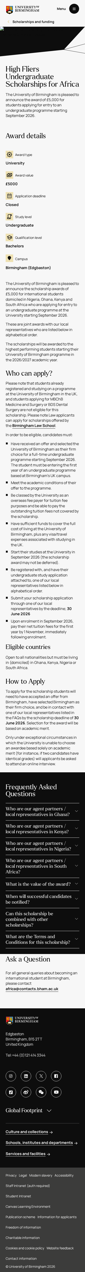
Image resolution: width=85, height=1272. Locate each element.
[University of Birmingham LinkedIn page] (26, 1076)
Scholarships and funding (33, 21)
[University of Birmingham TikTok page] (11, 1092)
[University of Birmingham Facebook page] (56, 1076)
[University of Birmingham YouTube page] (56, 1092)
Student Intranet (18, 1196)
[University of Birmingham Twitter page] (41, 1076)
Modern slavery (40, 1175)
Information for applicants (57, 1217)
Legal (23, 1175)
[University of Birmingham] (23, 9)
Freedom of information (23, 1227)
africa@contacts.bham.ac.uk (32, 988)
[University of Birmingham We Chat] (41, 1092)
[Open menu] (74, 9)
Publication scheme (20, 1217)
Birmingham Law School (33, 425)
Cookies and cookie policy (25, 1248)
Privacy (11, 1175)
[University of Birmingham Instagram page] (11, 1076)
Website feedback (60, 1248)
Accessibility (64, 1175)
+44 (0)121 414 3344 (28, 1055)
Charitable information (23, 1237)
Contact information (21, 1258)
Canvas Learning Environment (28, 1206)
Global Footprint (24, 1110)
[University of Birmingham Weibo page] (26, 1092)
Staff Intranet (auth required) (28, 1185)
